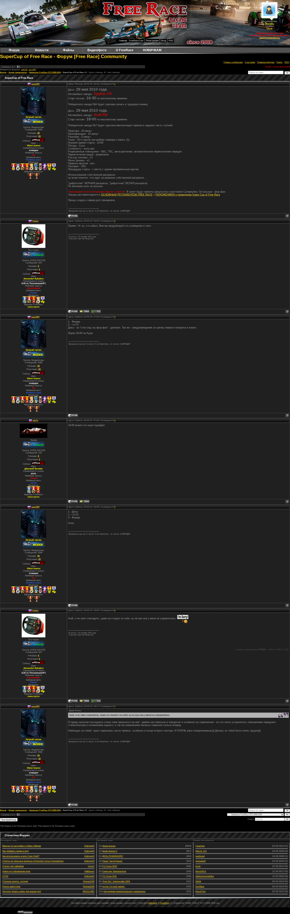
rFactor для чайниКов (13, 866)
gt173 (35, 420)
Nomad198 (88, 881)
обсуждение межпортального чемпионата (124, 891)
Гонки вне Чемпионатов (114, 871)
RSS (171, 40)
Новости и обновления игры (16, 871)
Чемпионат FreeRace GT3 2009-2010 (45, 72)
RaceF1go (201, 891)
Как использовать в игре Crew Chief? (20, 856)
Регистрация (152, 40)
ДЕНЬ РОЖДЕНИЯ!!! (112, 856)
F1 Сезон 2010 (109, 866)
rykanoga (200, 846)
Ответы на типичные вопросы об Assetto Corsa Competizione (33, 861)
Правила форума (265, 62)
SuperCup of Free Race (73, 72)
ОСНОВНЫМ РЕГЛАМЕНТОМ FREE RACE (126, 194)
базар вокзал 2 (109, 851)
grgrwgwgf (201, 861)
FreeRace (164, 903)
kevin (198, 866)
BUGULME (88, 891)
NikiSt (198, 881)
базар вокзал (108, 846)
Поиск (279, 62)
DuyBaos (200, 886)
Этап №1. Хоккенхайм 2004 (116, 881)
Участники (250, 62)
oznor (91, 866)
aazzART (32, 70)
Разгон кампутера (11, 886)
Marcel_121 (201, 851)
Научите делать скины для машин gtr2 (21, 891)
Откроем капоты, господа (15, 881)
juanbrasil (200, 856)
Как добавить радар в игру (15, 851)
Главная (123, 40)
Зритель (269, 23)
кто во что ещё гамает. (113, 886)
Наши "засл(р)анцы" (112, 861)
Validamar (89, 871)
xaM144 (24, 70)
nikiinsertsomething (205, 876)
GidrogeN (89, 846)
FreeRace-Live (136, 40)
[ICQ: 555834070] (95, 311)
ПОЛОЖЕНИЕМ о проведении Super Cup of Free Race (187, 194)
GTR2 (5, 876)
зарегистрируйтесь (269, 38)
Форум (3, 72)
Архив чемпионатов (17, 72)
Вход (163, 40)
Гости (269, 28)
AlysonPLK (201, 871)
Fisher (35, 221)
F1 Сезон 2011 (109, 876)
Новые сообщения (233, 62)
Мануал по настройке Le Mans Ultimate (21, 846)
